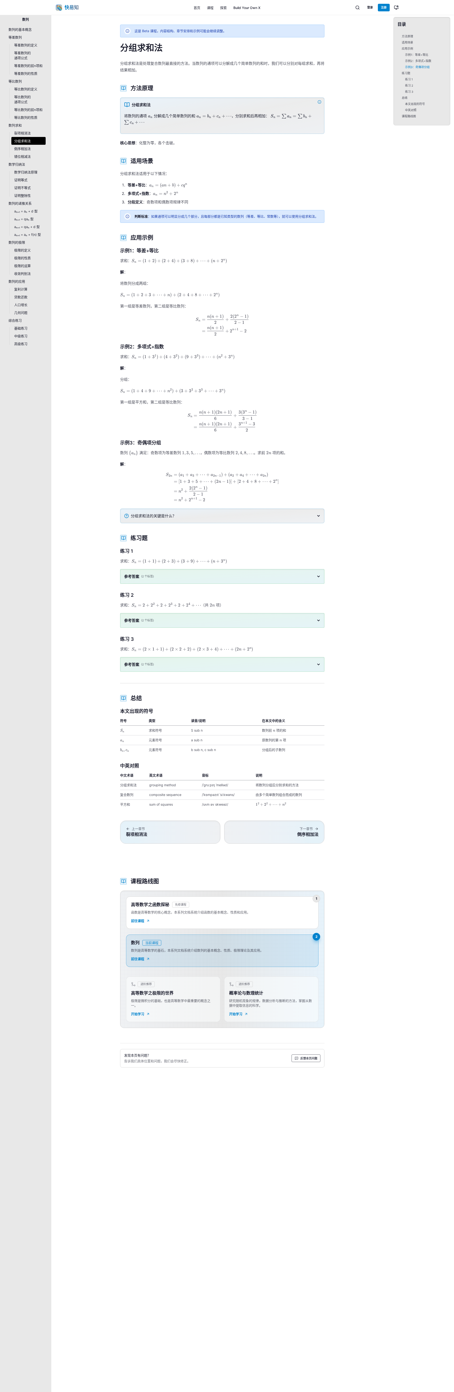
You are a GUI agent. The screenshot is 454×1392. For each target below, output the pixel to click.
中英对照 (410, 110)
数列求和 (15, 125)
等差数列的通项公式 (22, 55)
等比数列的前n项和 (28, 110)
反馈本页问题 (308, 1058)
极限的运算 (22, 266)
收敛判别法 (22, 274)
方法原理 (407, 36)
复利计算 (20, 289)
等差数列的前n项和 (28, 66)
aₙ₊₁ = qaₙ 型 (24, 219)
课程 (210, 8)
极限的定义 (22, 250)
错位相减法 (22, 156)
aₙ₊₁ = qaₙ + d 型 (27, 227)
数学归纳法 (17, 164)
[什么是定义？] (320, 102)
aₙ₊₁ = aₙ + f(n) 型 (27, 235)
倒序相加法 (22, 149)
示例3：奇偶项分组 (417, 67)
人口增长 (20, 305)
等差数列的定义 (25, 45)
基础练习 (20, 328)
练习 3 (409, 91)
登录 (370, 7)
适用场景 (407, 42)
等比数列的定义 (25, 89)
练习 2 (409, 85)
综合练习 (15, 320)
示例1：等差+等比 (416, 55)
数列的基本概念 (20, 29)
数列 (25, 19)
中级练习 (20, 336)
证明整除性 (22, 195)
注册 (384, 7)
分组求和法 (22, 141)
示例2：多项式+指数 (418, 61)
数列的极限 (17, 242)
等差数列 (15, 37)
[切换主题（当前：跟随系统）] (396, 7)
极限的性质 (22, 258)
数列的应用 (17, 281)
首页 (197, 8)
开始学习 (137, 1014)
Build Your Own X (246, 8)
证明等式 (20, 180)
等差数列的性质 (25, 73)
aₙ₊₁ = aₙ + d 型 (26, 211)
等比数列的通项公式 (22, 99)
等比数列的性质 (25, 117)
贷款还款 (20, 297)
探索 (223, 8)
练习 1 (409, 79)
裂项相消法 (22, 133)
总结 (404, 98)
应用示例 (407, 48)
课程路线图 (409, 116)
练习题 (406, 73)
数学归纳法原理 (25, 172)
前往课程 (137, 921)
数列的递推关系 (20, 203)
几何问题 (20, 313)
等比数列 (15, 81)
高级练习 (20, 344)
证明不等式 (22, 188)
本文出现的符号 (415, 104)
